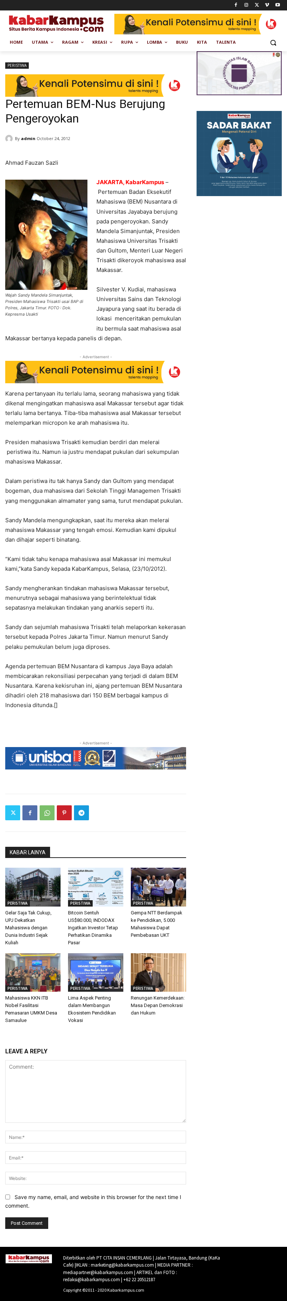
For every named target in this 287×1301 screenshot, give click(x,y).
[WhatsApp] (47, 812)
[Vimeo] (267, 5)
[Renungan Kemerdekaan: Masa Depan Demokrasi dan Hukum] (158, 972)
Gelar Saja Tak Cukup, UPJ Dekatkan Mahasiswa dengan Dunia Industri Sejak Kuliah (28, 927)
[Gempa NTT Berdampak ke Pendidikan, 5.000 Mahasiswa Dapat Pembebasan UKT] (158, 887)
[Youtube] (277, 5)
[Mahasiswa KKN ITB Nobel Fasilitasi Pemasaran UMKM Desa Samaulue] (33, 972)
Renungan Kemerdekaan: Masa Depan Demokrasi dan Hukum (158, 1005)
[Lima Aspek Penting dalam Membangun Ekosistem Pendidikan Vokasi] (95, 972)
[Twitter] (257, 5)
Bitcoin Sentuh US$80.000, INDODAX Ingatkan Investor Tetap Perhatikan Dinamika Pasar (93, 927)
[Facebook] (236, 5)
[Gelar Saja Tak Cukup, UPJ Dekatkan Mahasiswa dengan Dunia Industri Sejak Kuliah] (33, 887)
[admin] (10, 138)
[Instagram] (246, 5)
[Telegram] (81, 812)
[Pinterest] (64, 812)
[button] (273, 42)
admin (28, 138)
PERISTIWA (17, 65)
